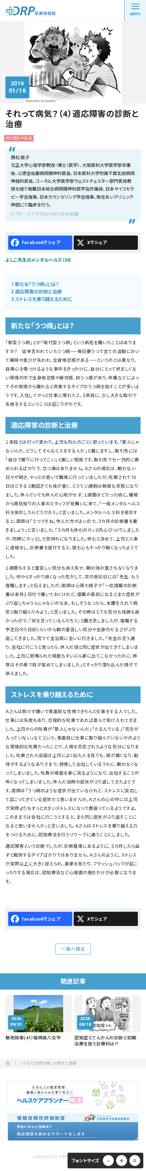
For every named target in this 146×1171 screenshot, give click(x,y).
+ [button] (122, 1160)
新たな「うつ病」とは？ (35, 284)
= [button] (134, 1160)
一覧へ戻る (73, 949)
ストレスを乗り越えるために (41, 299)
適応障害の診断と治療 (36, 291)
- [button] (108, 1160)
